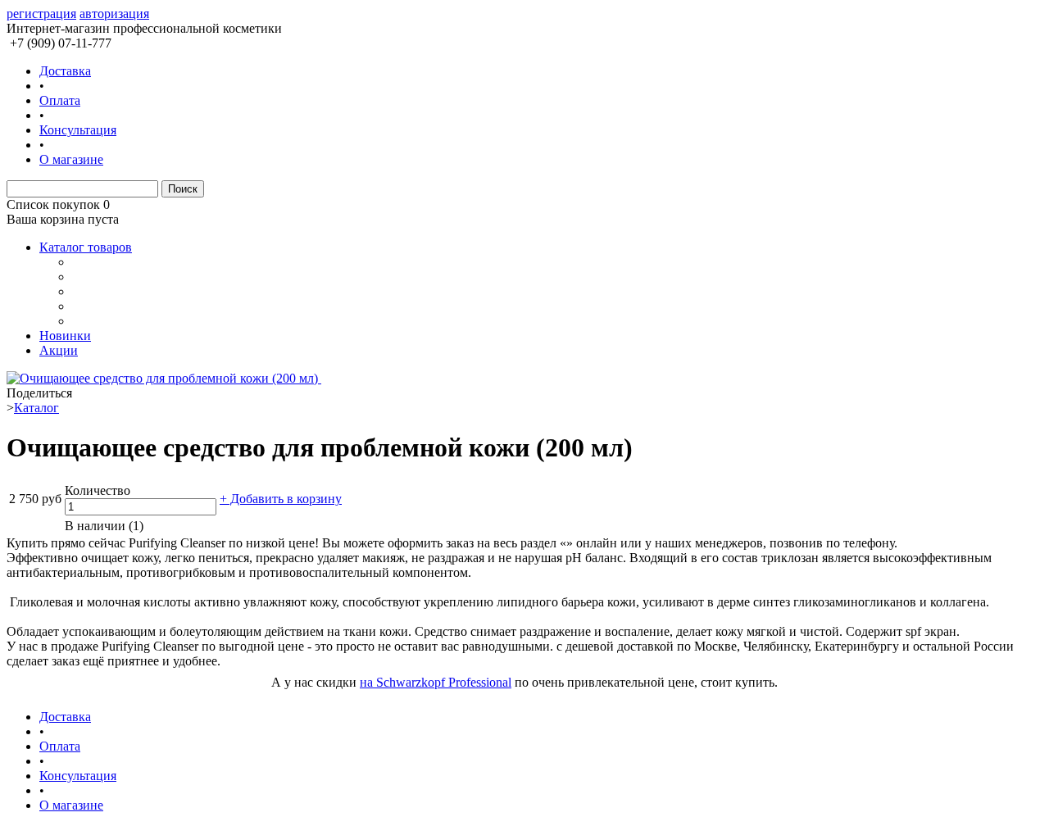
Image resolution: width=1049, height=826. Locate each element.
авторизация (114, 13)
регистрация (41, 13)
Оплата (59, 100)
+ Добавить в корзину (281, 499)
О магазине (71, 159)
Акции (58, 350)
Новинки (65, 336)
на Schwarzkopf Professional (435, 682)
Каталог (36, 408)
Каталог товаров (85, 247)
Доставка (65, 71)
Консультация (77, 130)
